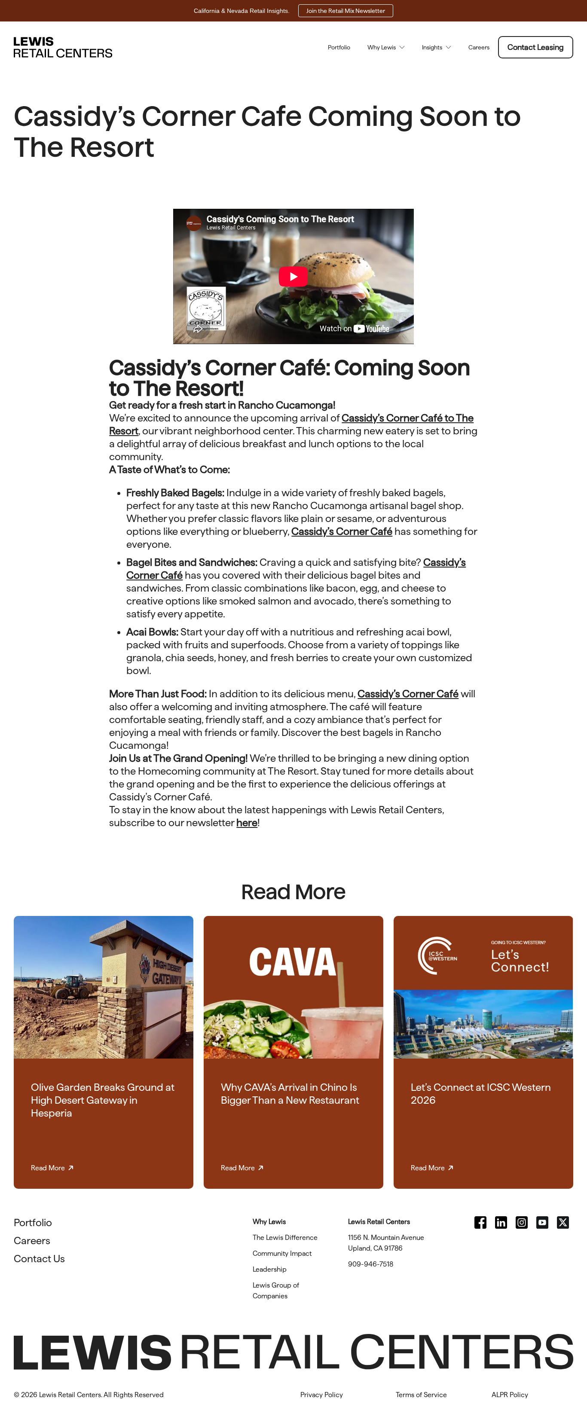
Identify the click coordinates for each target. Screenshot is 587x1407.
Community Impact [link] (282, 1253)
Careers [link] (478, 47)
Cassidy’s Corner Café (341, 531)
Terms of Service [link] (421, 1394)
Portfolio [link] (339, 47)
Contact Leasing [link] (536, 47)
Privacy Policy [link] (321, 1394)
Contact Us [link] (39, 1258)
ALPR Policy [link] (510, 1394)
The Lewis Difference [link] (285, 1237)
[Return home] (63, 47)
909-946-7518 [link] (370, 1264)
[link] (480, 1222)
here (246, 822)
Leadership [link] (270, 1269)
